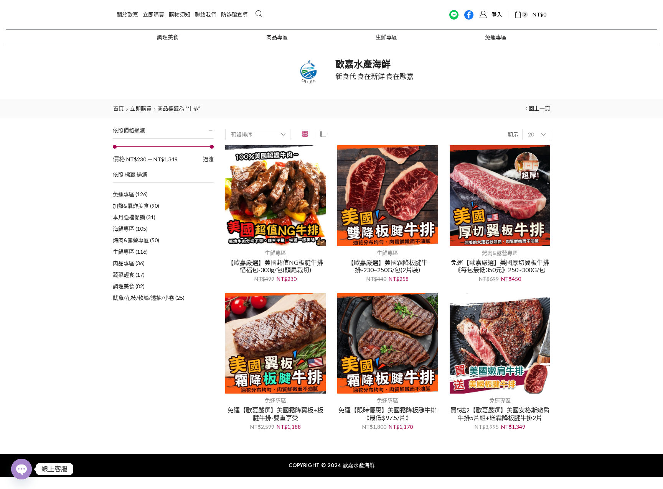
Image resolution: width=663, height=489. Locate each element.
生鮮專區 (386, 37)
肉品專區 (277, 37)
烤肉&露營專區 (136, 240)
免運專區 (495, 37)
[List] (323, 134)
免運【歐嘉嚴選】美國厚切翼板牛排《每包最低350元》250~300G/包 (500, 266)
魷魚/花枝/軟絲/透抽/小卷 (149, 297)
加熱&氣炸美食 (136, 205)
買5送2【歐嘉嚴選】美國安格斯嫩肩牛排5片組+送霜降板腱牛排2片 (499, 413)
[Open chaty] (21, 469)
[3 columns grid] (305, 134)
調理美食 (167, 37)
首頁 (118, 108)
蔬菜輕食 (129, 274)
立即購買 (141, 108)
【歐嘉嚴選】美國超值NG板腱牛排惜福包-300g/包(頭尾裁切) (275, 266)
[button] (259, 14)
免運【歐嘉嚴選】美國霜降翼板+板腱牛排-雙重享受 (275, 413)
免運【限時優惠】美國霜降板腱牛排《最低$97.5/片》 (387, 413)
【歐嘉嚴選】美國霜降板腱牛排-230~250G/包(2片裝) (387, 266)
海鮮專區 (130, 228)
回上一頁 (539, 108)
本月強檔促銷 (134, 217)
